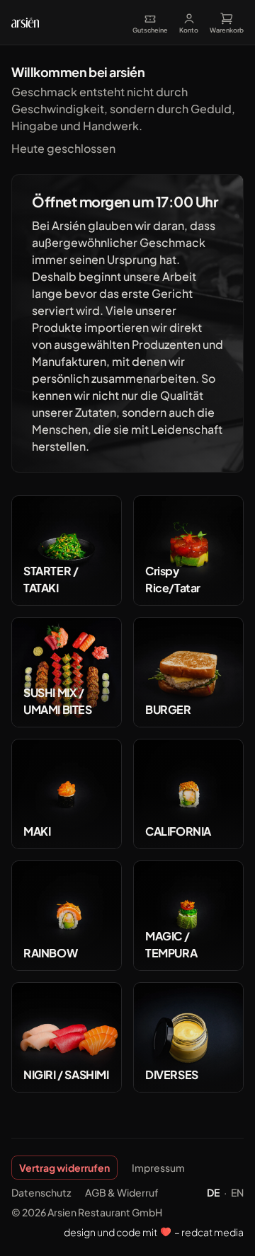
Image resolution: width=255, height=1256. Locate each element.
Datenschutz (41, 1192)
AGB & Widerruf (122, 1192)
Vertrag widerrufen (64, 1167)
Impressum (158, 1167)
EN (237, 1192)
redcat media (212, 1232)
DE (213, 1192)
